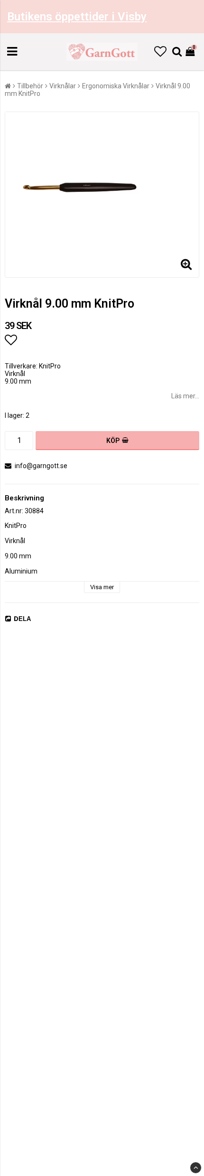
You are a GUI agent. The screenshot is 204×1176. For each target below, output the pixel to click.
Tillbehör (30, 86)
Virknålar (62, 86)
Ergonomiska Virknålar (115, 86)
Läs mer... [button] (185, 396)
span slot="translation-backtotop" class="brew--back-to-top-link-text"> (196, 1168)
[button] (160, 52)
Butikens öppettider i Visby (77, 16)
